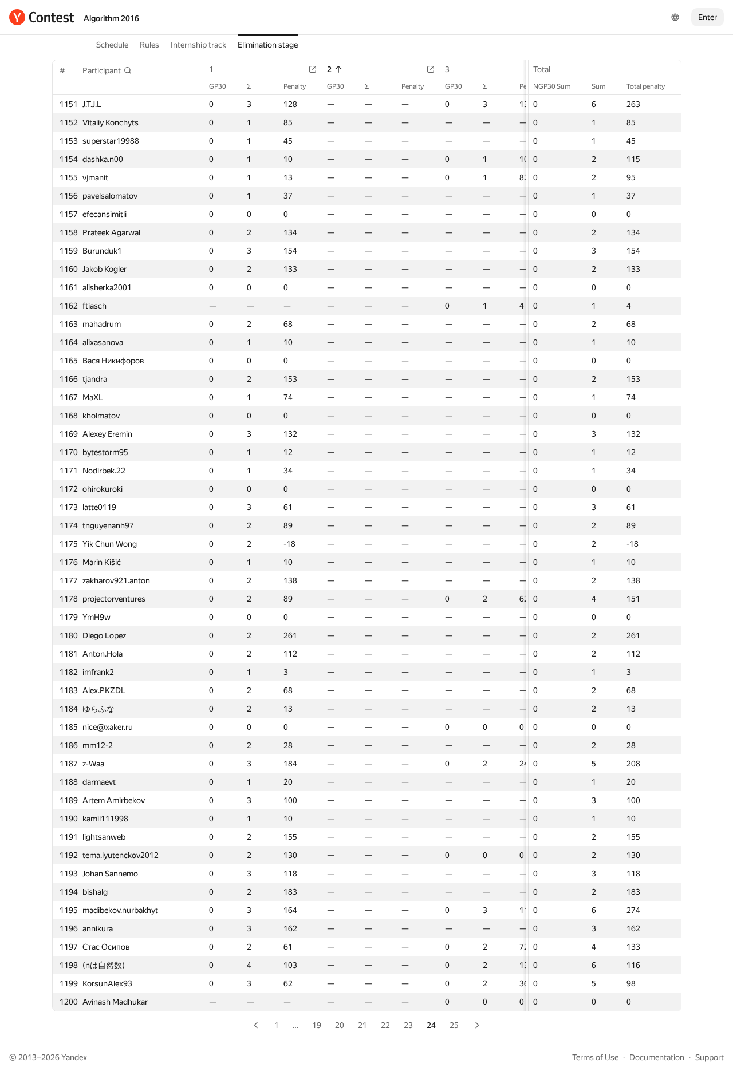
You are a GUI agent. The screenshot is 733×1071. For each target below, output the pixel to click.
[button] (107, 70)
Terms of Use (595, 1057)
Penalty (294, 86)
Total (541, 69)
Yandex (74, 1057)
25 (454, 1025)
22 (385, 1025)
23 (408, 1025)
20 (339, 1025)
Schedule (112, 44)
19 (316, 1025)
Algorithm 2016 (111, 18)
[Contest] (41, 17)
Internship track (198, 44)
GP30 (217, 86)
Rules (149, 44)
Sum (599, 86)
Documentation (656, 1057)
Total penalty (645, 86)
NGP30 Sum (552, 86)
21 (362, 1025)
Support (709, 1057)
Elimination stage (268, 44)
